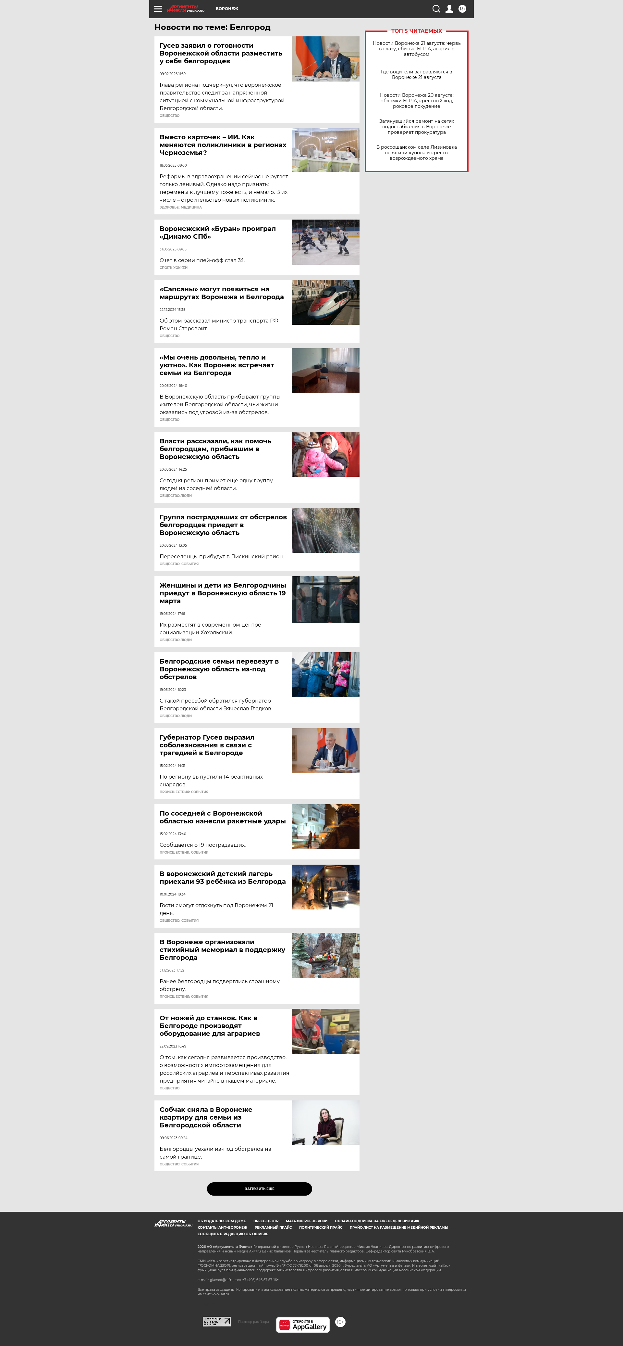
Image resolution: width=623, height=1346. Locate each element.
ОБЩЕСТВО (169, 116)
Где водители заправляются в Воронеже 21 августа (416, 74)
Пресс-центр (265, 1221)
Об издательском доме (222, 1221)
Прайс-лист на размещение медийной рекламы (399, 1227)
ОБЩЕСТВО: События (179, 564)
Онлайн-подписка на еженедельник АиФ (377, 1221)
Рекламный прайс (273, 1227)
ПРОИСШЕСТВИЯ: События (184, 792)
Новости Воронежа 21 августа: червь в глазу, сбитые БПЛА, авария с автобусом (417, 49)
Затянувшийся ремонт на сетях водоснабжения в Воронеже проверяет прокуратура (416, 127)
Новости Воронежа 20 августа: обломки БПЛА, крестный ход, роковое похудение (417, 101)
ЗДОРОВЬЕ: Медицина (181, 207)
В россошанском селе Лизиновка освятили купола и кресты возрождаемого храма (416, 153)
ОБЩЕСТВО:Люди (176, 496)
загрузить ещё (260, 1189)
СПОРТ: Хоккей (174, 268)
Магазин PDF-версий (306, 1221)
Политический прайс (320, 1227)
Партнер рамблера (253, 1322)
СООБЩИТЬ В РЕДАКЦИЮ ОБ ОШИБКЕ (233, 1234)
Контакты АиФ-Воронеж (222, 1227)
